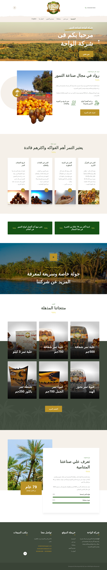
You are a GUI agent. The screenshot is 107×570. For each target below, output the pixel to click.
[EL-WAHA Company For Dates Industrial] (53, 7)
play (53, 257)
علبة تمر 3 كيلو (22, 347)
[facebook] (25, 553)
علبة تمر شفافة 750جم (53, 345)
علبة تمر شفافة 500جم (85, 345)
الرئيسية (73, 538)
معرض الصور (72, 548)
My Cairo (85, 566)
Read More (26, 354)
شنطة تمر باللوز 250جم (23, 385)
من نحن (73, 542)
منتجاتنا (90, 49)
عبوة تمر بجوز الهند (86, 385)
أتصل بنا (73, 551)
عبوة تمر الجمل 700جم (54, 385)
